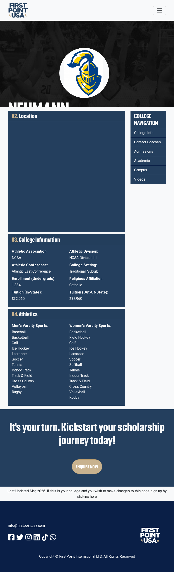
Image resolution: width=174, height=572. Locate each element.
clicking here (87, 496)
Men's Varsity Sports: (30, 325)
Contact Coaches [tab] (147, 142)
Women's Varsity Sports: (90, 325)
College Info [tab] (144, 133)
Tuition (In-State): (27, 292)
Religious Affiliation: (86, 278)
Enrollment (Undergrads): (33, 278)
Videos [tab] (139, 179)
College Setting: (83, 265)
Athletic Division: (83, 251)
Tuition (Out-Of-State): (88, 292)
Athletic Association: (29, 251)
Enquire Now (87, 466)
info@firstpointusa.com (26, 525)
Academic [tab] (142, 161)
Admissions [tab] (143, 151)
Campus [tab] (140, 170)
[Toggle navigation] (159, 10)
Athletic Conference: (30, 265)
